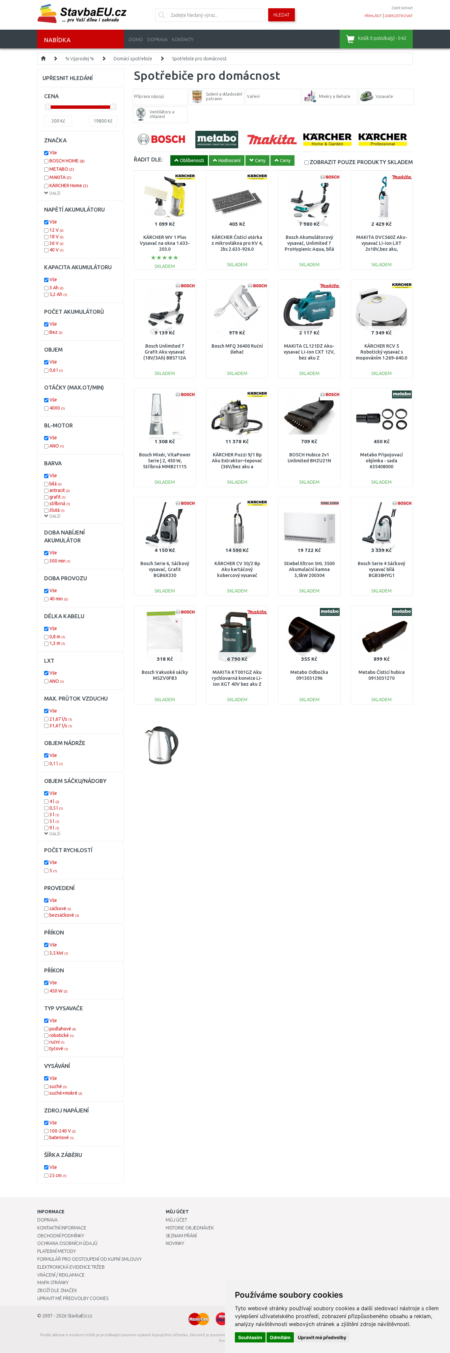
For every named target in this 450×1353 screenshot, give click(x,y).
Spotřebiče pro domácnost (199, 58)
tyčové (58, 1048)
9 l (54, 827)
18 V (56, 236)
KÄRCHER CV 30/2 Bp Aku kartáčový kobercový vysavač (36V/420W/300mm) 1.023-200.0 (237, 575)
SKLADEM (361, 162)
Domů (136, 39)
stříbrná (59, 503)
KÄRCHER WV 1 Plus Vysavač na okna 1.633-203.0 (165, 243)
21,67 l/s (60, 719)
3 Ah (56, 287)
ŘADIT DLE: (148, 159)
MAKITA (60, 177)
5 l (54, 821)
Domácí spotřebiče (133, 58)
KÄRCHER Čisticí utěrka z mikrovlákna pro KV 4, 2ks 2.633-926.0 (237, 243)
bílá (55, 483)
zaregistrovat (399, 16)
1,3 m (57, 643)
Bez (56, 332)
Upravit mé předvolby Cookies (72, 1298)
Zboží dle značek (57, 1290)
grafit (57, 497)
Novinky (175, 1243)
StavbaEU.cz (80, 1315)
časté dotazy (402, 8)
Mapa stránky (53, 1282)
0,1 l (56, 763)
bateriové (61, 1137)
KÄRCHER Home (68, 185)
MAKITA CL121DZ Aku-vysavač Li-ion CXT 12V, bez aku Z (309, 351)
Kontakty (182, 39)
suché (58, 1086)
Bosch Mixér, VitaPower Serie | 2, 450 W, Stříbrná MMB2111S (165, 460)
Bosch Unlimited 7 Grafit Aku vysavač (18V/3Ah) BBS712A (164, 351)
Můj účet (176, 1220)
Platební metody (56, 1251)
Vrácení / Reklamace (61, 1275)
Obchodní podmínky (60, 1235)
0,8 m (57, 636)
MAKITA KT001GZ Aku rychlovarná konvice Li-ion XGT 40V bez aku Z (237, 678)
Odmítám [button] (280, 1337)
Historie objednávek (190, 1227)
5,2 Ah (58, 294)
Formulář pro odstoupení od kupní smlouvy (89, 1259)
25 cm (58, 1175)
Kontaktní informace (61, 1227)
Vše (53, 152)
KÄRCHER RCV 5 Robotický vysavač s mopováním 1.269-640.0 (381, 351)
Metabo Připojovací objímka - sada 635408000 (381, 460)
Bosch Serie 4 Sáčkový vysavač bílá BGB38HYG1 (381, 569)
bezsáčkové (64, 915)
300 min (59, 560)
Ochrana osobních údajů (67, 1243)
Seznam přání (181, 1235)
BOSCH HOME (67, 160)
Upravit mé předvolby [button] (322, 1337)
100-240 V (62, 1131)
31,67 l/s (60, 725)
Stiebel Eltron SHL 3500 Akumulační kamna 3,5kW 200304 (309, 569)
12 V (56, 230)
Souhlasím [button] (250, 1337)
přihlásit (373, 16)
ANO (56, 445)
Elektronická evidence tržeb (71, 1267)
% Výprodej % (79, 58)
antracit (59, 490)
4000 (57, 408)
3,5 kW (58, 953)
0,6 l (56, 370)
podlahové (62, 1028)
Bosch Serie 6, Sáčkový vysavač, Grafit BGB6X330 (164, 569)
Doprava (157, 39)
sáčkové (60, 908)
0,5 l (56, 808)
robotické (61, 1035)
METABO (61, 169)
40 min (58, 598)
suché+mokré (65, 1093)
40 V (56, 249)
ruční (57, 1042)
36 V (56, 243)
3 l (54, 814)
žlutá (57, 510)
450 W (58, 990)
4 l (54, 801)
